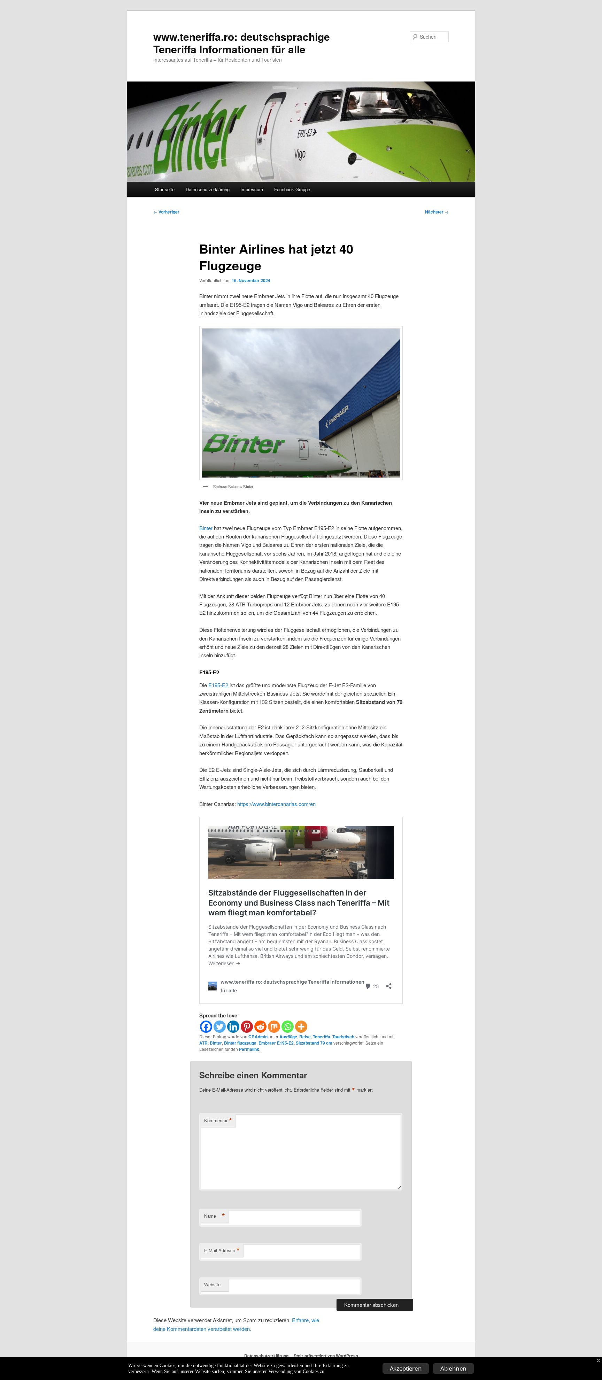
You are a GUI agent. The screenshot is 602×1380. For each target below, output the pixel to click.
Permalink (249, 1049)
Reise (305, 1036)
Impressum (251, 189)
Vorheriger (166, 212)
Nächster (437, 212)
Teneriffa (321, 1036)
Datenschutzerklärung (208, 189)
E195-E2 (218, 685)
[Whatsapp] (287, 1027)
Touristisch (343, 1036)
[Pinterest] (247, 1027)
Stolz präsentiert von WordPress (326, 1355)
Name (214, 1216)
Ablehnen (453, 1368)
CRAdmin (258, 1036)
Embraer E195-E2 (276, 1043)
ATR (203, 1043)
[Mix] (274, 1027)
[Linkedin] (233, 1027)
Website (212, 1284)
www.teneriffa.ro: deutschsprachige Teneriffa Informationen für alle (241, 42)
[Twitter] (220, 1027)
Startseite (165, 189)
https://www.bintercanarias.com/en (276, 803)
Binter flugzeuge (240, 1043)
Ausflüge (288, 1036)
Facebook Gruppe (292, 189)
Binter (206, 528)
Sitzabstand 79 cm (314, 1043)
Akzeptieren (406, 1368)
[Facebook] (206, 1027)
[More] (301, 1027)
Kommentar (218, 1120)
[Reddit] (260, 1027)
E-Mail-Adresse (222, 1250)
